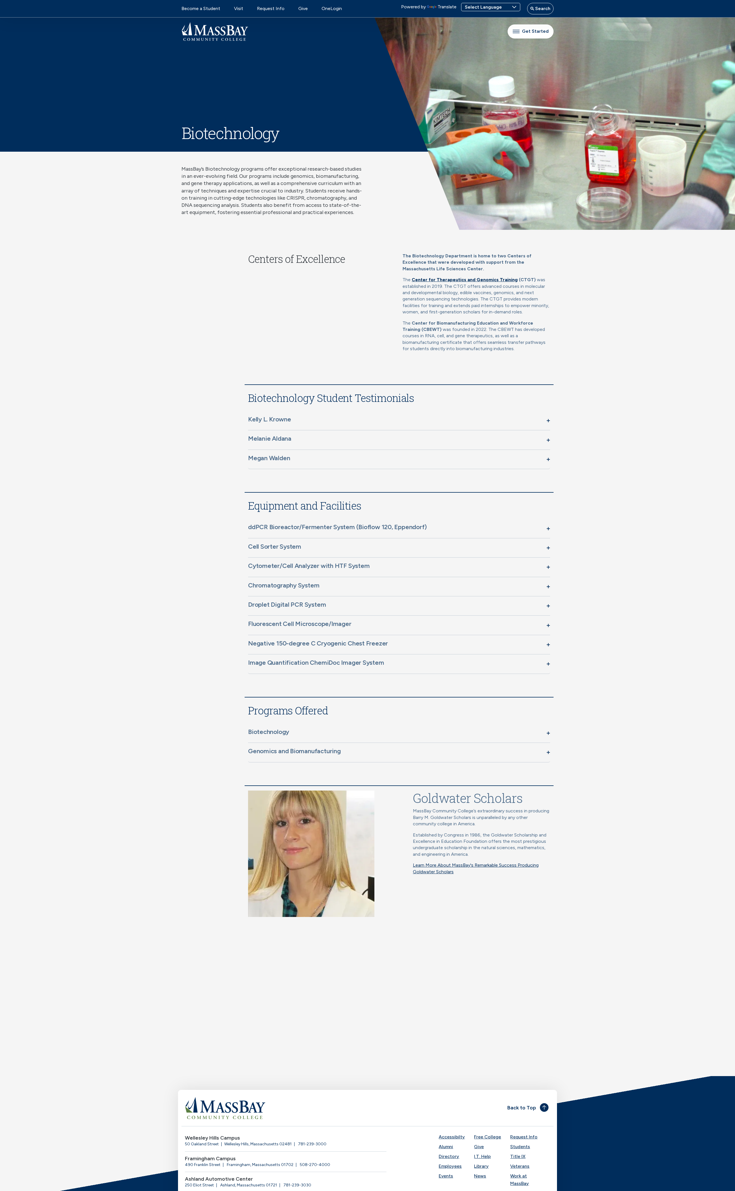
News (480, 1176)
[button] (399, 420)
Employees (450, 1166)
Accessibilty (452, 1137)
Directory (449, 1156)
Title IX (517, 1156)
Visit (238, 8)
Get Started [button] (535, 31)
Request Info (271, 8)
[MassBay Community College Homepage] (214, 31)
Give (303, 8)
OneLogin (332, 8)
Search (542, 8)
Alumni (446, 1146)
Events (446, 1176)
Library (481, 1166)
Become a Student (200, 8)
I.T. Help (482, 1156)
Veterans (519, 1166)
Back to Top (521, 1108)
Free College (487, 1137)
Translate (447, 6)
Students (520, 1146)
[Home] (274, 1108)
